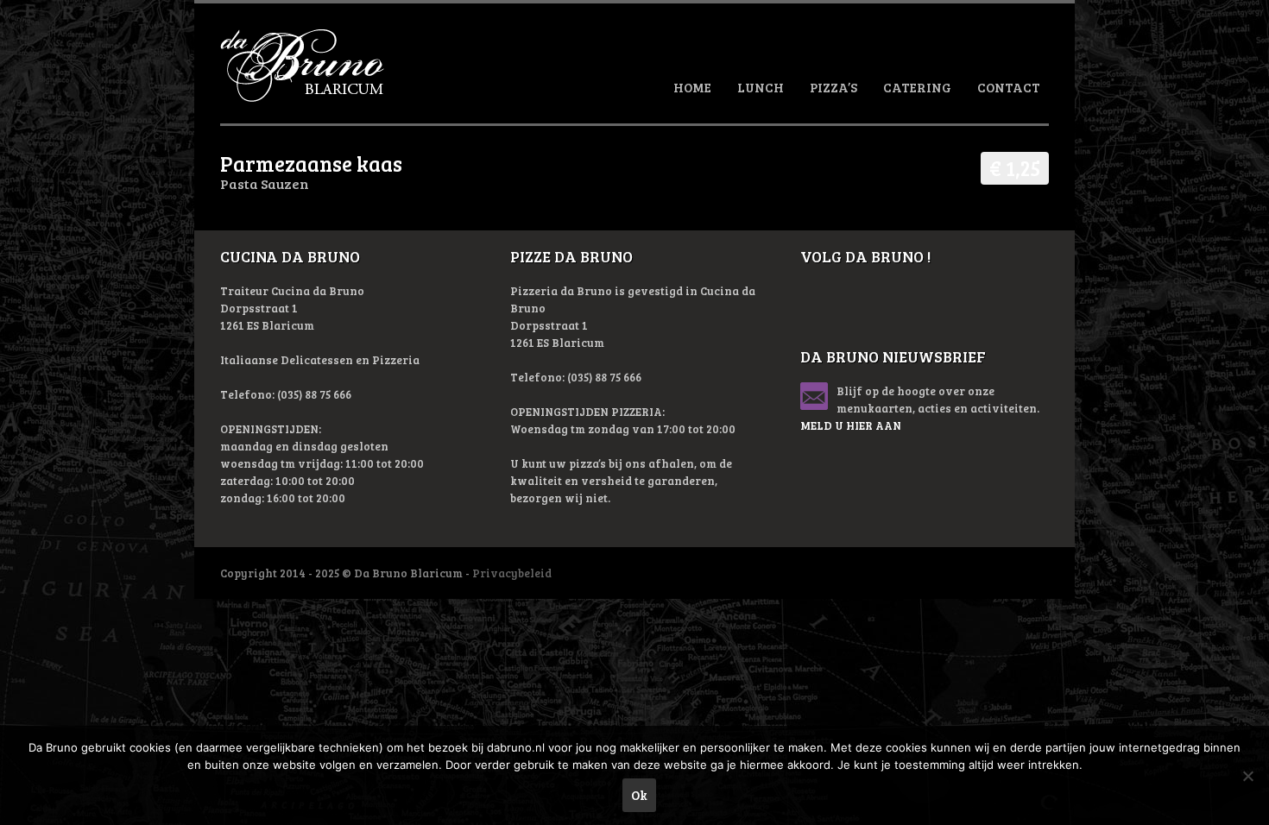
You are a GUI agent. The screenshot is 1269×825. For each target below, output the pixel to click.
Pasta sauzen (264, 183)
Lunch (760, 87)
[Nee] (1247, 775)
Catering (917, 87)
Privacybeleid (512, 573)
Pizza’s (833, 87)
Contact (1008, 87)
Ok (639, 794)
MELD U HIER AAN (850, 425)
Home (692, 87)
